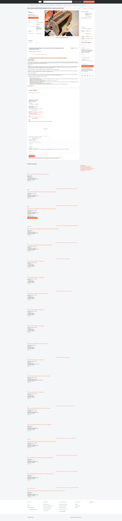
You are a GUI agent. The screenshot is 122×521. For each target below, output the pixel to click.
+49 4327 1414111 (40, 112)
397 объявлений (35, 100)
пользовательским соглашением (56, 157)
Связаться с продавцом (33, 17)
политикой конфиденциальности (45, 157)
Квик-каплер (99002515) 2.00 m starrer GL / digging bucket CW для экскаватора (41, 441)
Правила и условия (46, 504)
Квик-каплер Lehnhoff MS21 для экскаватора (35, 325)
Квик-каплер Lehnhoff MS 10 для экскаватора (35, 277)
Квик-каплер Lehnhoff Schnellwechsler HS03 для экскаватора (38, 375)
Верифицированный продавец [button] (34, 99)
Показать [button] (35, 108)
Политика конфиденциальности (48, 505)
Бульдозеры (92, 168)
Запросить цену (32, 14)
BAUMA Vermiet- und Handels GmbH (34, 92)
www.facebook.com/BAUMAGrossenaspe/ (35, 114)
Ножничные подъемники (86, 168)
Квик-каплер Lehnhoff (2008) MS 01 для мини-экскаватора (38, 174)
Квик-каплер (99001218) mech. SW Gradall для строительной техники (40, 457)
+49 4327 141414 (39, 111)
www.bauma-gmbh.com (32, 113)
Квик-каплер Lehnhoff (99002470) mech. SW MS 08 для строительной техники (41, 208)
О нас (28, 504)
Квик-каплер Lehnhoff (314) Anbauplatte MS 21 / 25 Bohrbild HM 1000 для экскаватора (43, 228)
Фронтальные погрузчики (84, 167)
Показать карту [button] (45, 128)
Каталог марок (45, 510)
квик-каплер (38, 24)
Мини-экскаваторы (87, 166)
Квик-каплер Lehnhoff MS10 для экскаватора (35, 261)
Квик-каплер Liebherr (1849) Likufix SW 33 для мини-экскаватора (39, 424)
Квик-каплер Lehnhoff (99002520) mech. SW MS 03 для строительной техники (41, 191)
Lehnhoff (37, 20)
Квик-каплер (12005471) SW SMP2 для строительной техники (38, 408)
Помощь (28, 505)
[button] (72, 8)
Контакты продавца (30, 507)
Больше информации (84, 40)
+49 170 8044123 (39, 108)
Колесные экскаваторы (84, 169)
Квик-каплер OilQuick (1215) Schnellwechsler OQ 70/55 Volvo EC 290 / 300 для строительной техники (46, 490)
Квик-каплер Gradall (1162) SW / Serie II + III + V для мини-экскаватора (40, 473)
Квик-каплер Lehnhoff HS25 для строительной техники (37, 293)
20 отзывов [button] (30, 102)
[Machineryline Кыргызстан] (32, 1)
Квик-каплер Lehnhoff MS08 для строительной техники (37, 343)
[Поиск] (44, 1)
